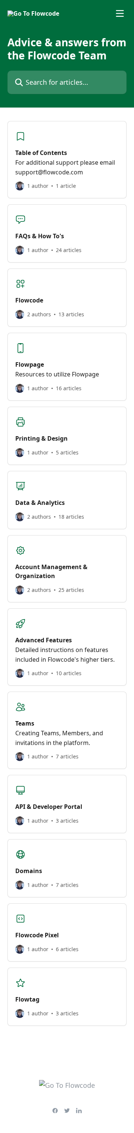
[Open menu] (120, 13)
